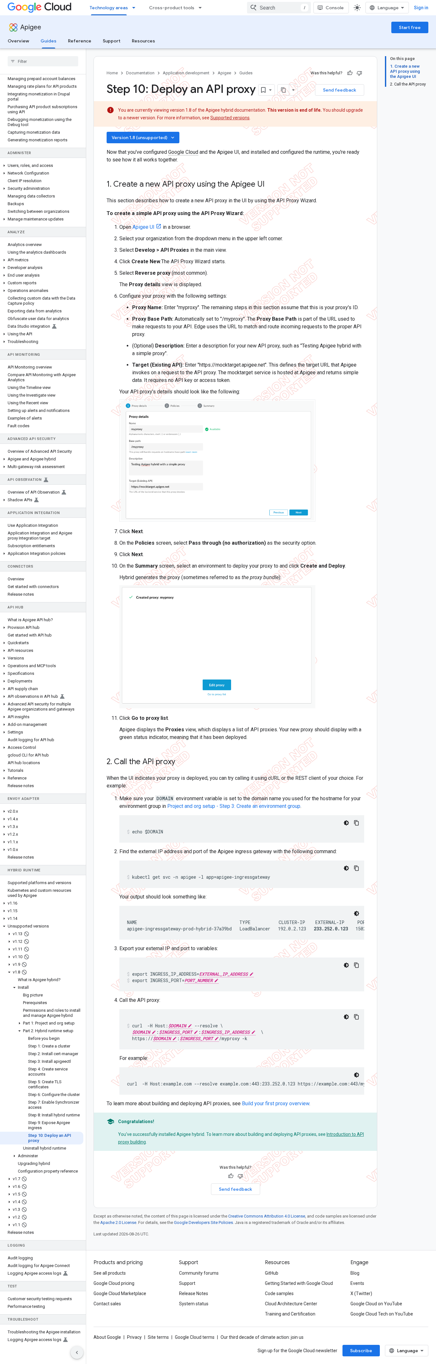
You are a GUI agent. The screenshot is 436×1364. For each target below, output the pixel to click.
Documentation (140, 73)
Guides (48, 41)
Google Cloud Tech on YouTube (381, 1313)
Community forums (199, 1273)
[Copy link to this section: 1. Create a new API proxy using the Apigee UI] (271, 185)
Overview (18, 41)
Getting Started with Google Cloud (299, 1283)
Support (111, 41)
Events (357, 1283)
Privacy (134, 1337)
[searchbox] (43, 61)
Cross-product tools (171, 8)
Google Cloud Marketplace (120, 1293)
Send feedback (339, 90)
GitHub (271, 1273)
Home (112, 73)
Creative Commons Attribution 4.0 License (266, 1216)
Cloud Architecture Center (291, 1303)
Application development (186, 73)
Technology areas (109, 8)
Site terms (158, 1337)
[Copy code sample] (356, 823)
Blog (354, 1273)
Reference (79, 41)
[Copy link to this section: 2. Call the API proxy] (183, 762)
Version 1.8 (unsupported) (144, 137)
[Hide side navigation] (77, 1352)
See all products (110, 1273)
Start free (410, 27)
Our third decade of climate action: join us (262, 1337)
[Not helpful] (359, 73)
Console (335, 8)
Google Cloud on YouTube (376, 1303)
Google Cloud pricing (114, 1283)
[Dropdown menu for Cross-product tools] (202, 7)
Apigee (30, 27)
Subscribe (361, 1350)
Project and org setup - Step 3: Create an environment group (233, 806)
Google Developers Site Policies (203, 1222)
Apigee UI (143, 227)
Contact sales (107, 1303)
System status (193, 1303)
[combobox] (279, 7)
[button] (41, 165)
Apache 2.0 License (118, 1222)
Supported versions (230, 117)
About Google (107, 1337)
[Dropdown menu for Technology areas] (135, 7)
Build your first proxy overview (275, 1103)
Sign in (421, 7)
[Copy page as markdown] (283, 90)
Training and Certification (290, 1313)
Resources (143, 41)
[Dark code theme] (346, 823)
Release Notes (193, 1293)
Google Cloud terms (194, 1337)
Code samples (279, 1293)
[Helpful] (350, 73)
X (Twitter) (361, 1293)
